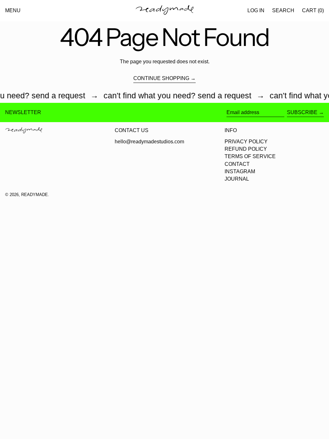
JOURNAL (237, 179)
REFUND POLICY (246, 149)
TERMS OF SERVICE (250, 156)
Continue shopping (161, 78)
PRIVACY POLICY (246, 141)
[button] (283, 10)
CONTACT (237, 164)
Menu (13, 10)
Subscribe (302, 112)
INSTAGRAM (240, 171)
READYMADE (34, 194)
